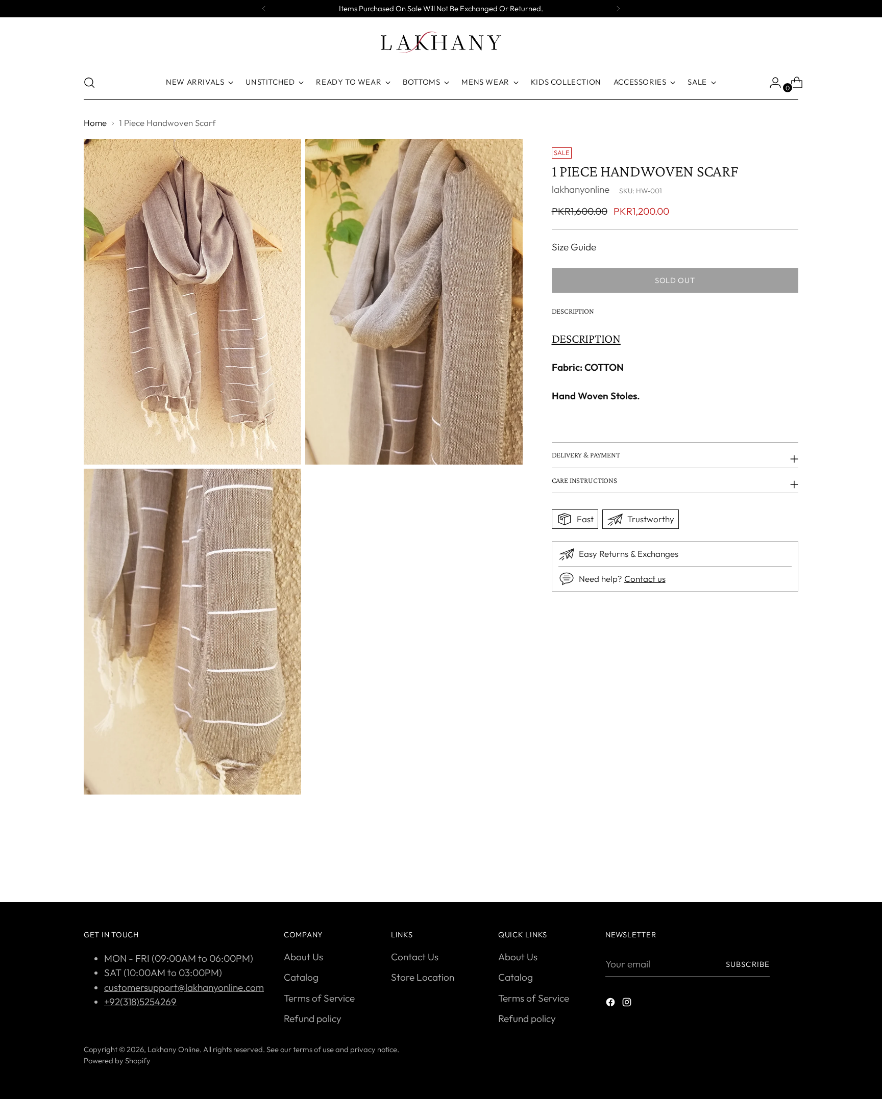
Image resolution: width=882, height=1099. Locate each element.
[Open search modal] (89, 82)
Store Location (422, 977)
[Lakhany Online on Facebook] (611, 1003)
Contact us (645, 579)
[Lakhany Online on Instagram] (628, 1003)
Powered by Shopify (117, 1060)
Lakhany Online (174, 1049)
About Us (303, 957)
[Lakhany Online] (441, 42)
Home (95, 122)
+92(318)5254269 (140, 1001)
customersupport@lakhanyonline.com (184, 987)
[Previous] (264, 8)
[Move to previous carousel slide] (766, 867)
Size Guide (574, 247)
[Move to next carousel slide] (789, 867)
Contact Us (414, 957)
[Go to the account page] (771, 82)
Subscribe (748, 964)
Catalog (301, 977)
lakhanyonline (580, 190)
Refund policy (312, 1018)
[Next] (618, 8)
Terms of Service (319, 998)
